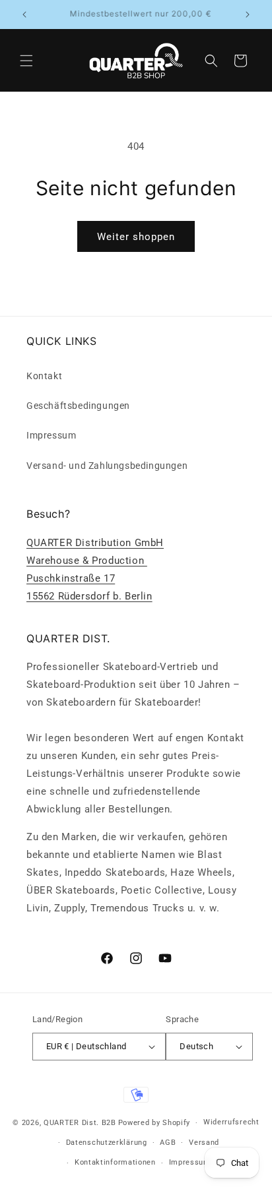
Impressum (51, 435)
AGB (168, 1142)
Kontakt (44, 376)
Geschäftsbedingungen (78, 405)
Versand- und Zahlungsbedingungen (106, 465)
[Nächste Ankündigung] (247, 14)
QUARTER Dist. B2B (80, 1122)
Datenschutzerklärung (106, 1142)
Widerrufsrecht (231, 1122)
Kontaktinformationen (115, 1162)
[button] (26, 60)
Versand (204, 1142)
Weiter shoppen (136, 237)
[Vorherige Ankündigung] (24, 14)
